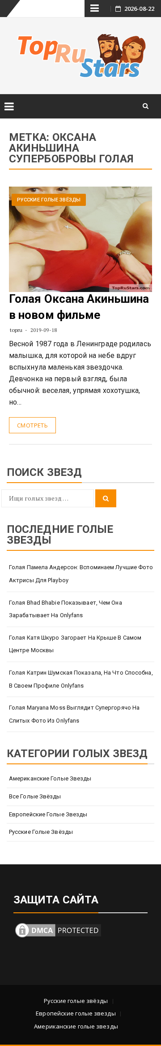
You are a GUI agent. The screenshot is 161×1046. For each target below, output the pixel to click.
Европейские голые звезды (48, 814)
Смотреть (32, 425)
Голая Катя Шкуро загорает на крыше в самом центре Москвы (75, 644)
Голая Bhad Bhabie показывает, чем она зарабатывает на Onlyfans (65, 609)
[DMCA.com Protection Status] (58, 929)
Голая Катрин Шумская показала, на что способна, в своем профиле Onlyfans (81, 679)
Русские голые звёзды (48, 200)
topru (16, 330)
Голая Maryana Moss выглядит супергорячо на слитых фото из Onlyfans (74, 714)
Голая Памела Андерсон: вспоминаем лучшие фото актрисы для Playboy (81, 574)
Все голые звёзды (35, 796)
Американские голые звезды (50, 778)
